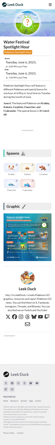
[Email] (12, 389)
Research (14, 401)
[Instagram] (18, 383)
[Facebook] (12, 383)
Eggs (31, 401)
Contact (20, 433)
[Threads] (24, 383)
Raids (5, 401)
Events (38, 401)
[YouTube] (36, 383)
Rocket (24, 401)
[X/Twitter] (5, 383)
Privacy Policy (9, 433)
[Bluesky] (30, 383)
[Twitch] (5, 389)
